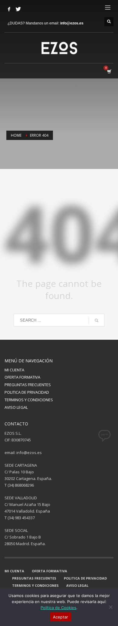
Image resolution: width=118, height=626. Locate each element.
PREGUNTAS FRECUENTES (28, 384)
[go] (96, 320)
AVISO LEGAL (16, 407)
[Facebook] (9, 9)
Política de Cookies (58, 607)
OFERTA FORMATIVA (22, 377)
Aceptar (60, 617)
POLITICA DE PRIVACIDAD (27, 392)
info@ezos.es (72, 23)
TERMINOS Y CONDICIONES (29, 399)
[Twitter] (18, 9)
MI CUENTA (14, 370)
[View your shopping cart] (108, 71)
